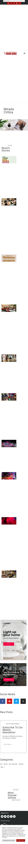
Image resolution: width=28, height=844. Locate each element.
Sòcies (6, 764)
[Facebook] (2, 816)
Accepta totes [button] (20, 840)
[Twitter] (8, 3)
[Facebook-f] (11, 3)
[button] (24, 53)
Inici (1, 764)
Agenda (21, 764)
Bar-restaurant (13, 764)
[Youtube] (17, 3)
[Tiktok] (19, 3)
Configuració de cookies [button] (9, 840)
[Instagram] (14, 3)
